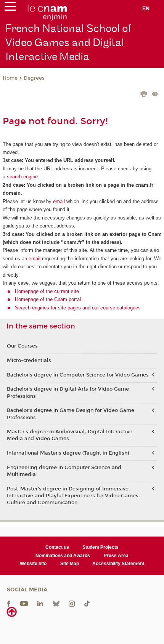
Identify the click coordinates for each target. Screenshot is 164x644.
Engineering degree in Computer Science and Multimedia (64, 471)
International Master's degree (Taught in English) (68, 453)
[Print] (144, 95)
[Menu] (10, 8)
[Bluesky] (56, 603)
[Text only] (155, 94)
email (59, 201)
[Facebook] (9, 603)
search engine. (22, 176)
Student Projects (100, 547)
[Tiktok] (87, 603)
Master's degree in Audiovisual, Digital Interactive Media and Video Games (69, 435)
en (146, 8)
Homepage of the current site (47, 291)
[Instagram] (71, 603)
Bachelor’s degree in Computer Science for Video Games (78, 375)
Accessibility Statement (118, 563)
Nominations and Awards (62, 555)
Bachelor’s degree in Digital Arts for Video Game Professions (68, 392)
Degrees (34, 78)
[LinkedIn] (40, 603)
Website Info (33, 563)
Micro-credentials (29, 360)
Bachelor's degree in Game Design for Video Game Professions (70, 413)
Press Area (116, 555)
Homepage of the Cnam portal (48, 299)
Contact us (57, 547)
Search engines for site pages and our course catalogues (78, 308)
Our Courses (22, 346)
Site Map (69, 563)
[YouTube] (24, 603)
